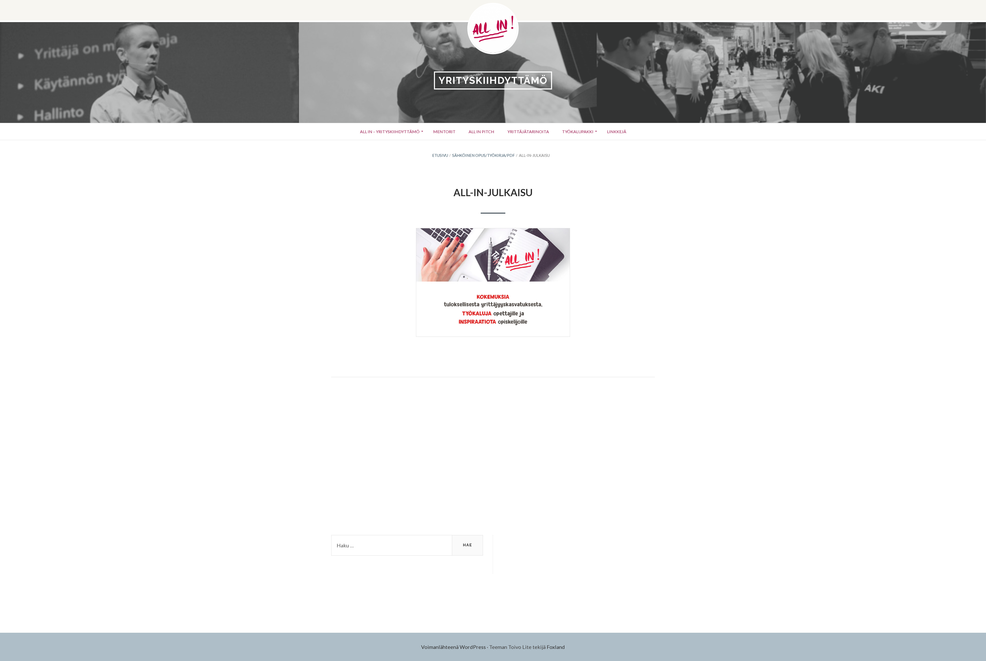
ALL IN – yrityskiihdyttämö (390, 131)
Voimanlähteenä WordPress (453, 647)
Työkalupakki (577, 131)
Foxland (556, 647)
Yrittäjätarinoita (528, 131)
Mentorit (444, 131)
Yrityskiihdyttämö (493, 80)
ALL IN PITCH (481, 131)
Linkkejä (616, 131)
